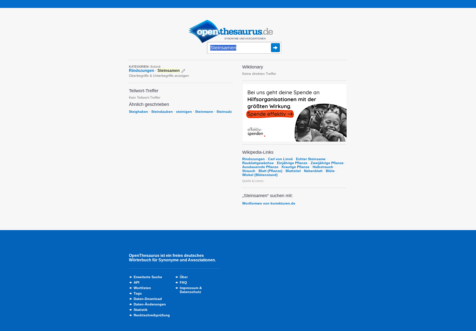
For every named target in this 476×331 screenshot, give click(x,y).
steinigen (184, 112)
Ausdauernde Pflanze (260, 167)
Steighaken (138, 112)
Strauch (248, 171)
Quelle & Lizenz (253, 181)
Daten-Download (148, 299)
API (136, 282)
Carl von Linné (280, 159)
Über (184, 277)
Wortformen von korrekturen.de (268, 203)
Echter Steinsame (311, 159)
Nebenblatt (313, 171)
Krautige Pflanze (295, 167)
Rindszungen (141, 70)
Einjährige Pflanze (292, 163)
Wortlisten (142, 288)
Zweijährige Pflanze (327, 163)
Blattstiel (293, 171)
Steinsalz (224, 112)
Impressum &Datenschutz (191, 290)
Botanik (155, 66)
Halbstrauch (323, 167)
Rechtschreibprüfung (152, 315)
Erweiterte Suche (148, 277)
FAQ (183, 282)
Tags (138, 293)
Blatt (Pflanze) (270, 171)
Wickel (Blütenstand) (260, 175)
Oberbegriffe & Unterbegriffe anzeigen (159, 76)
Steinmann (204, 112)
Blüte (330, 171)
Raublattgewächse (258, 163)
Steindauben (162, 112)
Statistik (141, 310)
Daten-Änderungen (150, 304)
